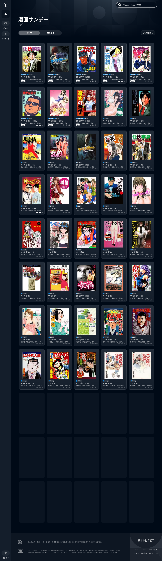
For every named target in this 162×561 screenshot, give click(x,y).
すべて (29, 33)
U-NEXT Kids (153, 553)
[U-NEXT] (6, 5)
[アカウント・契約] (6, 14)
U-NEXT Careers (140, 549)
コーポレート (152, 549)
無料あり (50, 33)
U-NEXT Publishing (140, 553)
